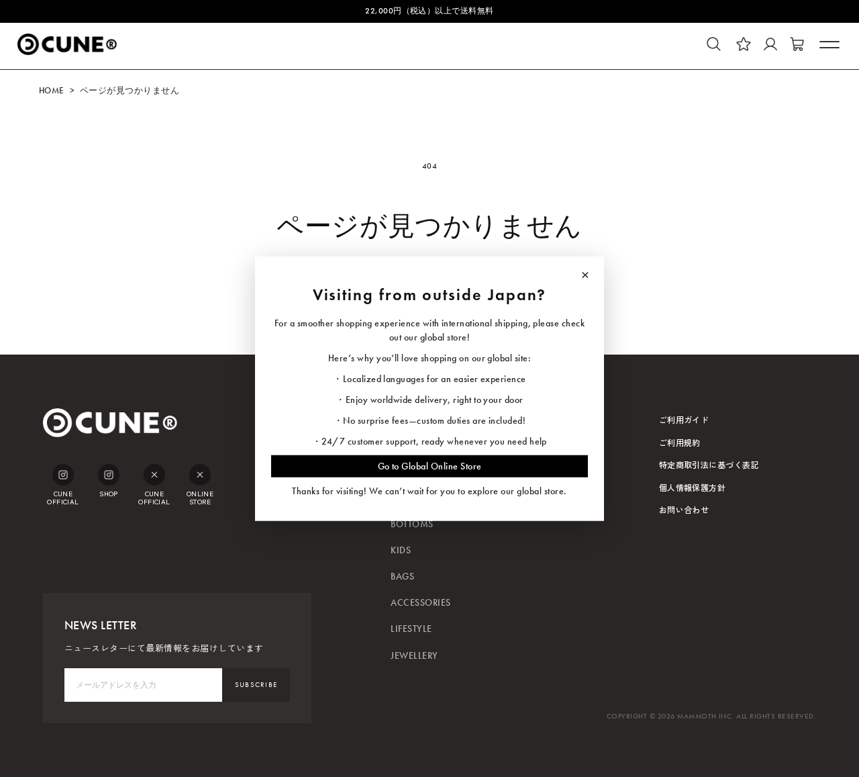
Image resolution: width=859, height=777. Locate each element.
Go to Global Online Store (430, 466)
